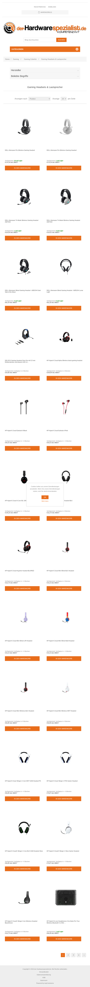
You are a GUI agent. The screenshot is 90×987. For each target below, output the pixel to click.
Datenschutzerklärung (44, 975)
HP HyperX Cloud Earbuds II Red (57, 430)
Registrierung (40, 7)
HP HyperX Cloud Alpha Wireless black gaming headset (64, 360)
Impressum (43, 980)
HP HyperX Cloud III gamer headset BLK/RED (19, 571)
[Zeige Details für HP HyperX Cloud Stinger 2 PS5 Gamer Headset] (65, 757)
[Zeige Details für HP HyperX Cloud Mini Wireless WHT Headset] (65, 687)
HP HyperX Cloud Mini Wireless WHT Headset (61, 711)
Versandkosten (44, 972)
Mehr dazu (45, 501)
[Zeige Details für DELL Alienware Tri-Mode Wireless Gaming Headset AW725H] (24, 196)
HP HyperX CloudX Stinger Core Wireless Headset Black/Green (21, 922)
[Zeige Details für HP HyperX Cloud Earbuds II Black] (24, 406)
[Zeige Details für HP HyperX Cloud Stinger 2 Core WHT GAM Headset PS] (24, 757)
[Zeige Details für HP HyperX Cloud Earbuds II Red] (65, 406)
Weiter (84, 955)
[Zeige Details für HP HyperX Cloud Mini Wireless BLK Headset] (24, 687)
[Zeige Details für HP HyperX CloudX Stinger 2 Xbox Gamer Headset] (65, 827)
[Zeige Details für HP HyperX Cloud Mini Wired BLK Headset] (65, 547)
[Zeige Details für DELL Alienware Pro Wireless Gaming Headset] (24, 126)
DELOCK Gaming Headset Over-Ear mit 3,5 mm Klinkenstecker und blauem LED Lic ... (20, 361)
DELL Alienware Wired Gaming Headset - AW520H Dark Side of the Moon (23, 291)
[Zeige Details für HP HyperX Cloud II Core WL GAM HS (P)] (24, 477)
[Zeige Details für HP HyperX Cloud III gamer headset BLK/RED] (24, 547)
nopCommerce (49, 983)
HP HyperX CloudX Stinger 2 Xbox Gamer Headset (63, 851)
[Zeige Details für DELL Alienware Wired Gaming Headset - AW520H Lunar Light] (65, 266)
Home (7, 59)
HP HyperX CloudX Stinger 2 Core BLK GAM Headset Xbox (24, 851)
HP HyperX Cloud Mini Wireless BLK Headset (19, 711)
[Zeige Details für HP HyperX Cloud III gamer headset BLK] (65, 477)
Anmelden (52, 7)
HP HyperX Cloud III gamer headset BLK (59, 500)
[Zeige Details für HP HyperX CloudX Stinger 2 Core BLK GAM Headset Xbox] (24, 827)
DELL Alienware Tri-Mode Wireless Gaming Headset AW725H (21, 221)
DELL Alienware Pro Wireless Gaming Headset (20, 150)
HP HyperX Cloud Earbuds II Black (16, 430)
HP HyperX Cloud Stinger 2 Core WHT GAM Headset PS (23, 781)
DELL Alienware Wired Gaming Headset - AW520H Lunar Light (65, 291)
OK (45, 497)
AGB (43, 977)
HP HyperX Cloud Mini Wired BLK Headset (60, 571)
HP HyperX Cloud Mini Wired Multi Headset (60, 641)
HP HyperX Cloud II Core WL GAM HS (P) (18, 500)
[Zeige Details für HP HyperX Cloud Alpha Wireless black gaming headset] (65, 336)
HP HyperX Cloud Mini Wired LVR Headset (18, 641)
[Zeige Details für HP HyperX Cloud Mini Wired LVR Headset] (24, 617)
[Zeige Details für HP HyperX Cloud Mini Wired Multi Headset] (65, 617)
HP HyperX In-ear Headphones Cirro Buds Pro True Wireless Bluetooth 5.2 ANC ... (63, 922)
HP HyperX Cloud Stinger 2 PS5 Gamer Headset (62, 781)
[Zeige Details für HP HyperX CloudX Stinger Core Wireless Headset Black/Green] (24, 897)
